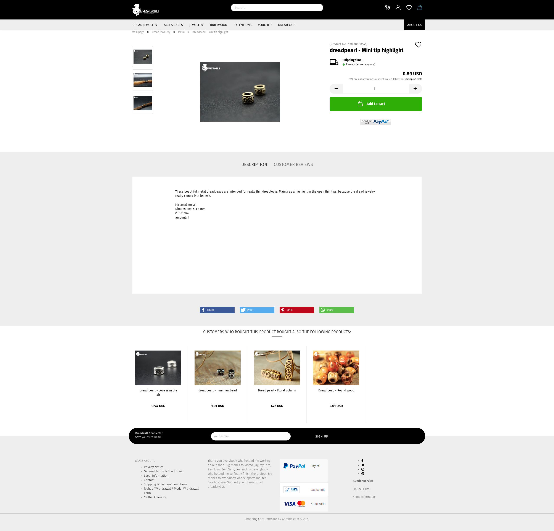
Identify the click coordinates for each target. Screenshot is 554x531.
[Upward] (542, 524)
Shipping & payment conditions (165, 484)
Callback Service (155, 497)
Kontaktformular (364, 497)
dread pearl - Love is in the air (158, 392)
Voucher (265, 25)
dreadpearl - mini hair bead (217, 390)
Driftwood (218, 25)
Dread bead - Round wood (336, 390)
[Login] (398, 7)
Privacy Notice (154, 467)
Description (254, 164)
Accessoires (173, 25)
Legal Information (156, 476)
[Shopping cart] (419, 7)
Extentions (242, 25)
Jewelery (196, 25)
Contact (149, 480)
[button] (217, 310)
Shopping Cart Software (261, 519)
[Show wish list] (409, 7)
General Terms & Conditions (163, 471)
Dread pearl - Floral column (277, 390)
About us (414, 25)
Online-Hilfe (361, 489)
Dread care (287, 25)
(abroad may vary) (365, 64)
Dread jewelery (144, 25)
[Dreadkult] (148, 9)
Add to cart (376, 103)
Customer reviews (293, 164)
